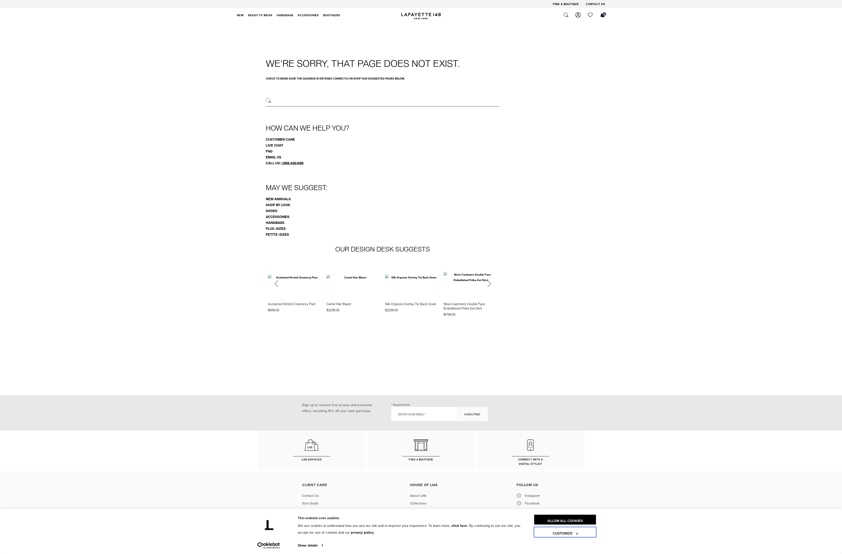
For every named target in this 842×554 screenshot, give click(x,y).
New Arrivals (278, 199)
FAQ (269, 151)
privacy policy (362, 533)
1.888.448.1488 (292, 163)
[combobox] (382, 101)
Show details (308, 545)
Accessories (277, 217)
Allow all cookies (565, 521)
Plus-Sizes (276, 228)
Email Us (273, 157)
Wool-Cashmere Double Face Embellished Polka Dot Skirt (464, 306)
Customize (563, 533)
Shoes (271, 211)
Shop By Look (278, 205)
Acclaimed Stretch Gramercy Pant (291, 304)
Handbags (275, 223)
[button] (240, 15)
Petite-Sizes (277, 234)
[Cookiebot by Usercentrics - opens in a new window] (269, 545)
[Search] (268, 100)
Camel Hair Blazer (338, 304)
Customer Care (280, 139)
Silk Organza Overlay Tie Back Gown (410, 304)
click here (459, 526)
